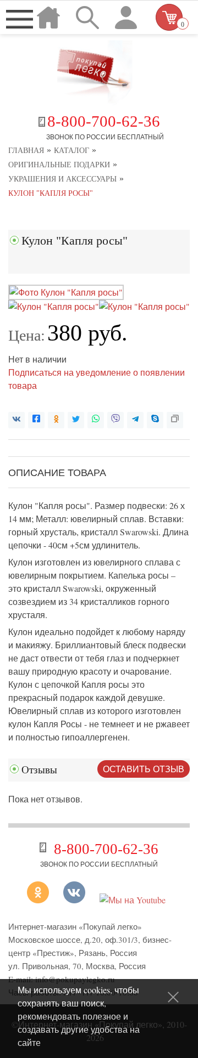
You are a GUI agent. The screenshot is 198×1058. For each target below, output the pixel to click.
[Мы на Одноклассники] (42, 900)
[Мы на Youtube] (133, 900)
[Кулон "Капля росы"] (66, 292)
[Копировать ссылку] (175, 420)
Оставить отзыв (143, 768)
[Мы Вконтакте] (74, 900)
